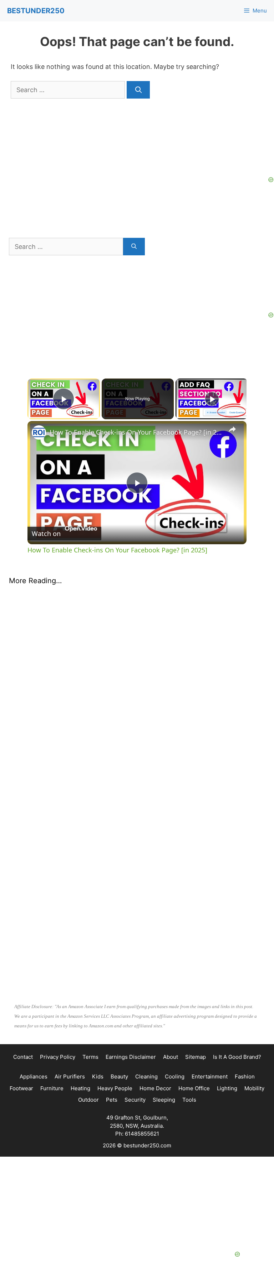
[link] (39, 432)
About (170, 1056)
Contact (23, 1056)
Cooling (174, 1076)
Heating (80, 1088)
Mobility (254, 1088)
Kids (97, 1076)
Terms (90, 1056)
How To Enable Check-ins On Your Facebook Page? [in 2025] (136, 432)
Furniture (52, 1088)
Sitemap (195, 1056)
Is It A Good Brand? (237, 1056)
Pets (111, 1099)
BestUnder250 (36, 10)
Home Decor (155, 1088)
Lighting (227, 1088)
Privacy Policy (57, 1056)
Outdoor (88, 1099)
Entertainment (210, 1076)
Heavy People (114, 1088)
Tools (189, 1099)
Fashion (245, 1076)
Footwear (21, 1088)
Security (135, 1099)
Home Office (194, 1088)
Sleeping (164, 1099)
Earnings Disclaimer (131, 1056)
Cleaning (146, 1076)
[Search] (138, 90)
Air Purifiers (70, 1076)
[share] (232, 429)
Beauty (119, 1076)
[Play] (212, 399)
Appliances (33, 1076)
